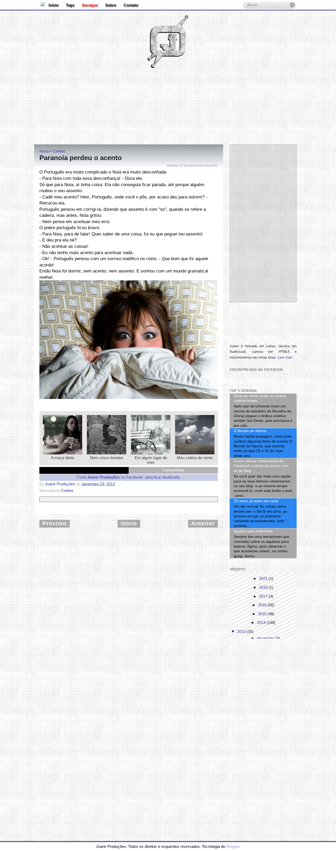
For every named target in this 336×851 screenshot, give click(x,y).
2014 (261, 622)
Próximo (55, 523)
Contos (67, 490)
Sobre (110, 5)
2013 (241, 631)
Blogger (232, 846)
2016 (262, 605)
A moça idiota (62, 457)
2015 (262, 614)
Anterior (203, 523)
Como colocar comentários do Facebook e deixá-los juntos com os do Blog (261, 466)
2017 (263, 596)
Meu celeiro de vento (195, 457)
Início (54, 5)
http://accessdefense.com (134, 392)
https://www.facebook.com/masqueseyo (141, 396)
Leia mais (285, 357)
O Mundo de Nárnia (250, 431)
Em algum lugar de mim (151, 460)
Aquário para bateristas (253, 531)
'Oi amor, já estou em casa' (256, 501)
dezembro (265, 638)
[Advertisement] (168, 103)
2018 (263, 587)
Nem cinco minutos (106, 457)
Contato (131, 5)
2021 (263, 578)
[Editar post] (119, 484)
